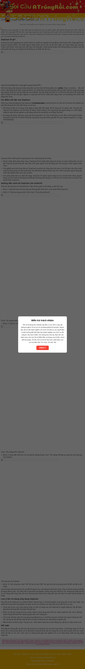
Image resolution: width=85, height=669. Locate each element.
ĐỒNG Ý (42, 348)
